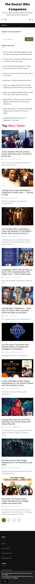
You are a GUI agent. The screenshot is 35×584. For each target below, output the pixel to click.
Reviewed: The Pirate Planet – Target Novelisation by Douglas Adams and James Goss (15, 501)
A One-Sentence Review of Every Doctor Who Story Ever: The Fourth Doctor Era (17, 154)
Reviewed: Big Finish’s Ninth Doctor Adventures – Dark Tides (14, 119)
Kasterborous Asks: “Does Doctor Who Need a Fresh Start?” (18, 74)
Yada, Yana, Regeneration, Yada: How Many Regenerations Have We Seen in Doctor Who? (17, 86)
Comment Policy (7, 570)
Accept (5, 581)
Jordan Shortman (19, 352)
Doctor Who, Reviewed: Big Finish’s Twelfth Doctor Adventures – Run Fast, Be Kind (17, 67)
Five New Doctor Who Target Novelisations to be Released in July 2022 (17, 462)
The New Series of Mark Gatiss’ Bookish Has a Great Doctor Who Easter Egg (17, 60)
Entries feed (5, 548)
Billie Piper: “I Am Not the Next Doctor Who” (17, 80)
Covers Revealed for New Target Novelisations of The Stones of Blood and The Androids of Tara (17, 383)
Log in (4, 543)
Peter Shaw (16, 506)
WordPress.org (6, 558)
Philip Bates (15, 198)
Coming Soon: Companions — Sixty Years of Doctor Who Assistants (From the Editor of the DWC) (16, 310)
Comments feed (7, 553)
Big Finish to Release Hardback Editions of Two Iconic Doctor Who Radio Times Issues (18, 93)
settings (15, 578)
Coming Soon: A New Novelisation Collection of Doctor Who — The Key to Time (17, 192)
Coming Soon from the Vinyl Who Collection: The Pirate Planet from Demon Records (16, 421)
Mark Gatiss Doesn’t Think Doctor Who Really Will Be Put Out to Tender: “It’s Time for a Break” (17, 111)
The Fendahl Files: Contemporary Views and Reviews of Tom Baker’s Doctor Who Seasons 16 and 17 (16, 231)
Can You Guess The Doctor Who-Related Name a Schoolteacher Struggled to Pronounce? (15, 346)
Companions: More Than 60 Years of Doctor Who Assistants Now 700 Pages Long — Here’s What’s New (17, 272)
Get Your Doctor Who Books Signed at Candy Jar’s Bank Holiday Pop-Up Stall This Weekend (17, 53)
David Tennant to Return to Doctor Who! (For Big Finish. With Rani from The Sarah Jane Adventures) (17, 102)
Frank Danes (17, 159)
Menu (5, 25)
